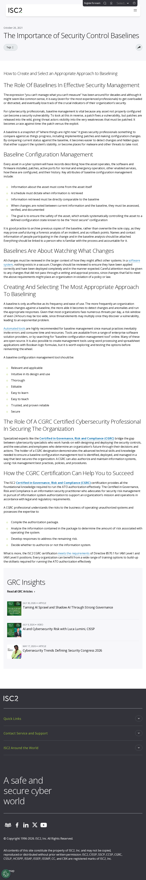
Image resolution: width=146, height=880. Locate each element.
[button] (134, 3)
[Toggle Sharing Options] (139, 47)
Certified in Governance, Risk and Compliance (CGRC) (76, 438)
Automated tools (14, 328)
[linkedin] (25, 825)
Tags (9, 47)
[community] (8, 825)
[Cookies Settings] (5, 873)
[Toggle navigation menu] (135, 10)
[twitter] (34, 825)
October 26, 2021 (13, 27)
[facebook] (16, 825)
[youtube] (43, 825)
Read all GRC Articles (20, 591)
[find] (105, 3)
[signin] (111, 3)
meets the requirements (73, 553)
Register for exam (92, 3)
